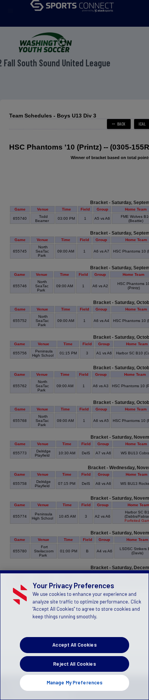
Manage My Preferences (75, 682)
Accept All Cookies (74, 645)
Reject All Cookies (74, 664)
